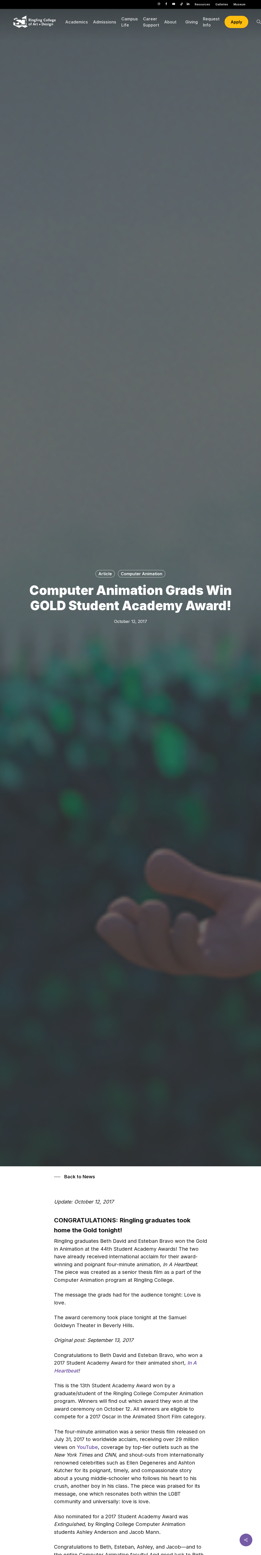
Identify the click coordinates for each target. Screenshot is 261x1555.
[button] (74, 1177)
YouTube (87, 1447)
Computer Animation (141, 573)
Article (105, 573)
